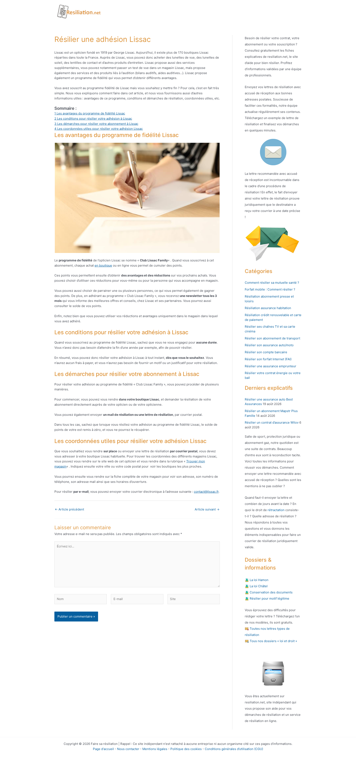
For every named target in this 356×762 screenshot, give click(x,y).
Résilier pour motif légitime (269, 598)
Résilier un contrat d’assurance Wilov (272, 422)
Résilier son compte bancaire (266, 352)
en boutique (103, 265)
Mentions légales (154, 749)
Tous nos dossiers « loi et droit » (273, 641)
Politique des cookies (186, 749)
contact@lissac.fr (206, 492)
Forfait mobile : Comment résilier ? (270, 289)
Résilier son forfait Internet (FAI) (268, 359)
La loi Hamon (258, 580)
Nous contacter (128, 749)
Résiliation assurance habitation (268, 308)
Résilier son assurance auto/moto (269, 345)
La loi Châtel (258, 586)
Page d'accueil (103, 749)
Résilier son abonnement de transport (272, 338)
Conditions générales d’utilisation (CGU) (234, 749)
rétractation (276, 510)
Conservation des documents (271, 592)
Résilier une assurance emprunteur (270, 366)
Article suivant (207, 509)
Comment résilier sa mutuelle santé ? (272, 283)
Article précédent (69, 509)
